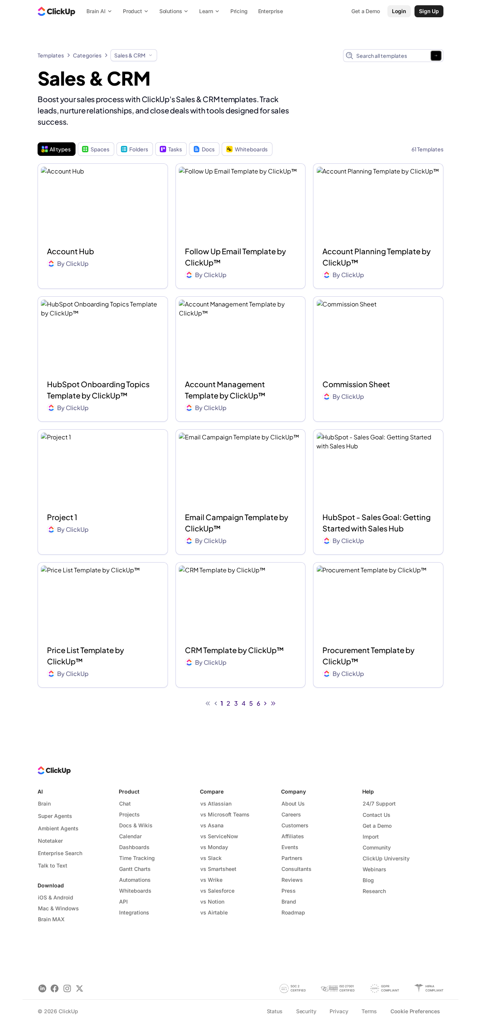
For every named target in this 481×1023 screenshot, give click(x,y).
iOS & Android (55, 897)
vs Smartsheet (218, 869)
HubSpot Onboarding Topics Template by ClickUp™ (98, 389)
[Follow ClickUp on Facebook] (54, 988)
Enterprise (270, 11)
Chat (125, 803)
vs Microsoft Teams (225, 814)
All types (60, 149)
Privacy (339, 1011)
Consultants (296, 869)
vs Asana (212, 825)
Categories (87, 55)
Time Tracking (137, 858)
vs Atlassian (215, 803)
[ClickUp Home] (56, 11)
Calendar (130, 836)
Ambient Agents (58, 828)
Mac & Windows (58, 908)
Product (129, 791)
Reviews (292, 880)
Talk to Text (52, 865)
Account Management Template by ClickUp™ (225, 389)
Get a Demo (377, 825)
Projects (129, 814)
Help (368, 791)
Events (289, 847)
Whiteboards (251, 149)
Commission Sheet (356, 384)
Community (377, 847)
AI (40, 791)
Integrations (134, 912)
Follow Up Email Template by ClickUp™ (235, 256)
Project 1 (62, 517)
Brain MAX (51, 919)
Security (306, 1011)
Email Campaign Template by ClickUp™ (236, 522)
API (123, 901)
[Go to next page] (265, 703)
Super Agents (55, 816)
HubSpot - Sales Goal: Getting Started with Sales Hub (376, 522)
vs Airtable (214, 912)
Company (293, 791)
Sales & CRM (129, 55)
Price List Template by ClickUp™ (85, 655)
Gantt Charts (135, 869)
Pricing (239, 11)
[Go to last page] (273, 703)
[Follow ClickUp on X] (79, 988)
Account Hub (70, 251)
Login (399, 11)
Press (288, 890)
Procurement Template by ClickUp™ (368, 655)
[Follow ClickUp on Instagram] (67, 988)
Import (371, 836)
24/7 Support (379, 803)
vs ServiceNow (219, 836)
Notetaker (50, 840)
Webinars (374, 869)
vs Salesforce (217, 890)
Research (374, 891)
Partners (292, 858)
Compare (212, 791)
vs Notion (212, 901)
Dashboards (134, 847)
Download (51, 885)
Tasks (175, 149)
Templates (51, 55)
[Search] (436, 55)
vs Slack (211, 858)
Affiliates (292, 836)
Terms (369, 1011)
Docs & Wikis (136, 825)
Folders (138, 149)
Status (275, 1011)
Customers (295, 825)
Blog (368, 880)
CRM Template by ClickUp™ (234, 650)
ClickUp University (386, 858)
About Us (293, 803)
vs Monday (214, 847)
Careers (291, 814)
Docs (208, 149)
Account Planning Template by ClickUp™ (376, 256)
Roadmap (293, 912)
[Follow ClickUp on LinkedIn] (42, 988)
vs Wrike (211, 880)
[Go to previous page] (216, 703)
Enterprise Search (60, 853)
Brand (288, 901)
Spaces (100, 149)
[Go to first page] (208, 703)
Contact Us (376, 815)
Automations (135, 880)
